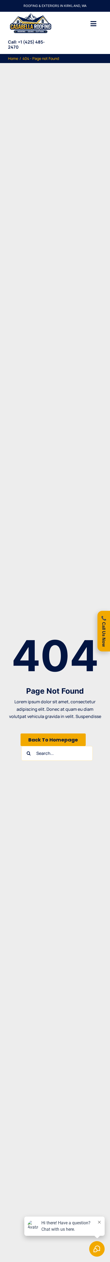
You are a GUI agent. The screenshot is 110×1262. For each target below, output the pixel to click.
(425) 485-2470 (26, 44)
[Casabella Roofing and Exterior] (30, 14)
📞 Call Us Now (103, 631)
